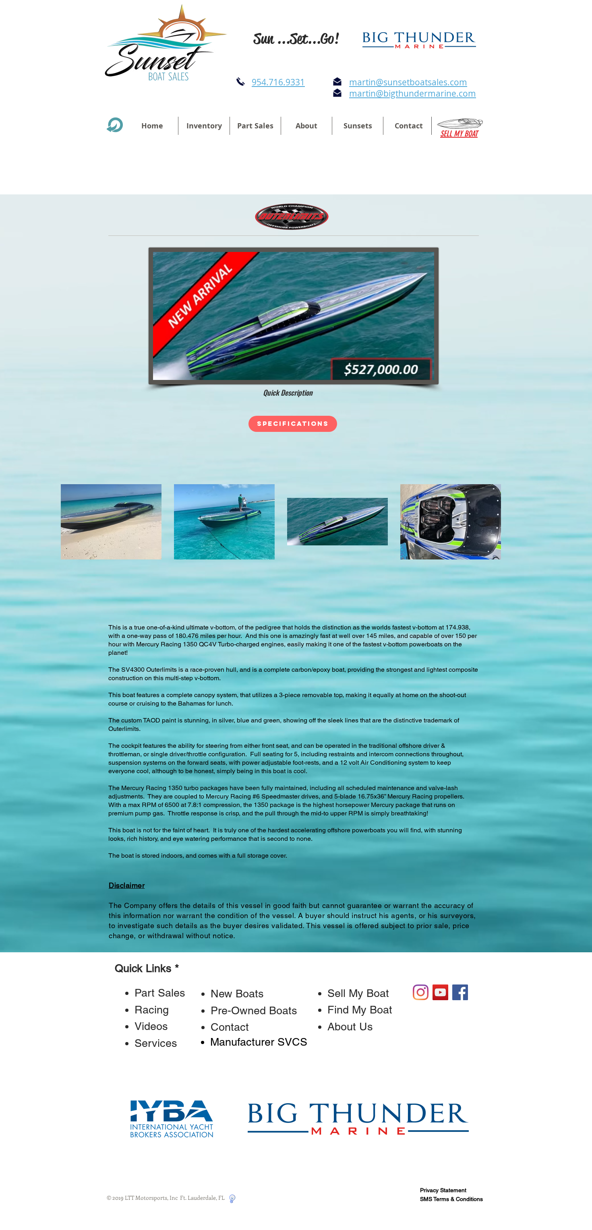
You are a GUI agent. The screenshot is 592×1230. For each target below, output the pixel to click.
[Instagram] (420, 992)
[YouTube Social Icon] (440, 992)
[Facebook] (460, 992)
